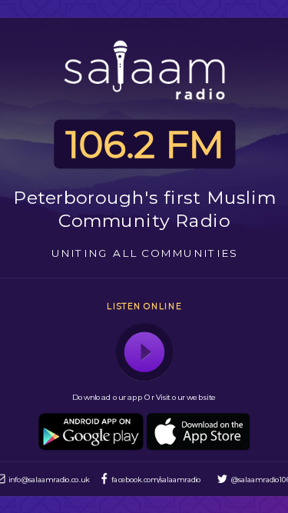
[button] (144, 352)
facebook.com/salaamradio (155, 479)
